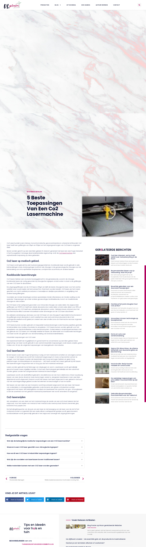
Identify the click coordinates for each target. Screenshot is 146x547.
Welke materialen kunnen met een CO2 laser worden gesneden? (45, 466)
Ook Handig (85, 5)
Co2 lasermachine (65, 253)
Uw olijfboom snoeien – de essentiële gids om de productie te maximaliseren (96, 539)
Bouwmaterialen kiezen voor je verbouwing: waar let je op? (122, 271)
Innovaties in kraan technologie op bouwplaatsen (124, 319)
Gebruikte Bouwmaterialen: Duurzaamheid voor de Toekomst (124, 394)
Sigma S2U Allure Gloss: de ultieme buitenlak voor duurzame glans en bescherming (124, 350)
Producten (45, 5)
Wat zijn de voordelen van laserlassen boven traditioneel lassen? (45, 459)
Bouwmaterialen (34, 192)
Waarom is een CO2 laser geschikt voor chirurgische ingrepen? (45, 447)
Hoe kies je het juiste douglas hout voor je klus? (124, 305)
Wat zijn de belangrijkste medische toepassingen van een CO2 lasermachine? (45, 441)
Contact (116, 5)
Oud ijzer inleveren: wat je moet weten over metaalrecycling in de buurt (124, 257)
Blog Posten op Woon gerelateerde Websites (104, 525)
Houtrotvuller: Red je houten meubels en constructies (121, 364)
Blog (57, 5)
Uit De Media (71, 5)
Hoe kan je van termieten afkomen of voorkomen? (85, 543)
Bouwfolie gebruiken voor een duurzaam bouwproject (122, 287)
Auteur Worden (102, 5)
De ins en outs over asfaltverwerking (118, 335)
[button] (139, 5)
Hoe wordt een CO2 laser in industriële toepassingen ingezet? (45, 453)
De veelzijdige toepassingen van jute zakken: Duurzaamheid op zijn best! (124, 380)
